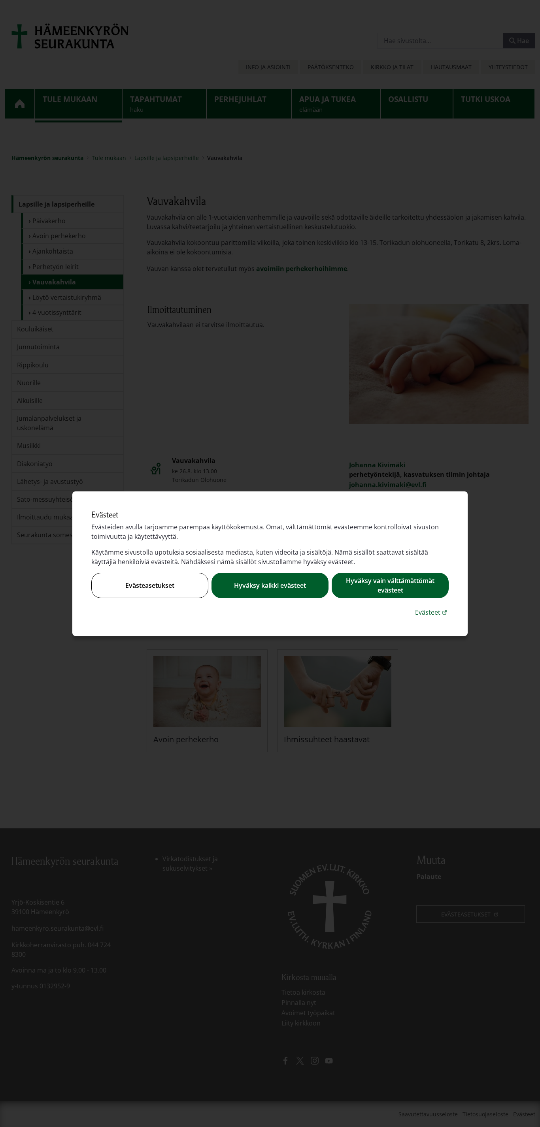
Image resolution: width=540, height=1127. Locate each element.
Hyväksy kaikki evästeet (270, 585)
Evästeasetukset (149, 585)
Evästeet (432, 612)
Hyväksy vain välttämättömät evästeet (390, 585)
